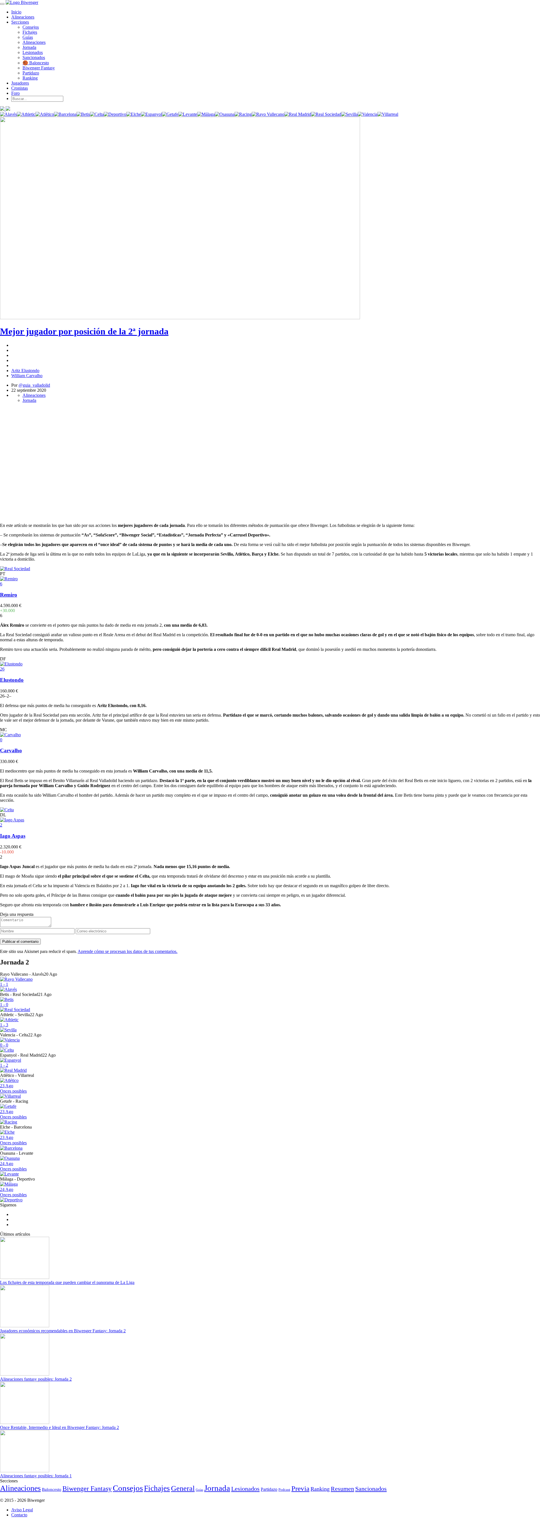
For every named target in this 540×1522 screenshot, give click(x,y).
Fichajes (29, 32)
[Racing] (243, 114)
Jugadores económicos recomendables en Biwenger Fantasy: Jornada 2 (63, 1330)
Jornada (29, 47)
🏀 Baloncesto (35, 62)
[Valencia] (367, 114)
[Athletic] (26, 114)
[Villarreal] (387, 114)
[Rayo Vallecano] (268, 114)
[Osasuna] (225, 114)
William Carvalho (26, 375)
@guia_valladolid (34, 385)
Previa (300, 1488)
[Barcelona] (65, 114)
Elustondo (12, 680)
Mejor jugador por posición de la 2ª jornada (84, 331)
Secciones (20, 22)
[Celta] (97, 114)
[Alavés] (8, 114)
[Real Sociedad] (326, 114)
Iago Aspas (12, 836)
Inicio (16, 12)
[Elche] (133, 114)
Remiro (8, 595)
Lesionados (32, 52)
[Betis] (83, 114)
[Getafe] (170, 114)
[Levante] (187, 114)
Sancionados (33, 57)
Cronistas (19, 88)
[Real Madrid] (297, 114)
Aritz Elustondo (25, 370)
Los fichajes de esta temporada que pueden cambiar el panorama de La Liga (67, 1282)
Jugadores (20, 83)
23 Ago (13, 1088)
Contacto (19, 1514)
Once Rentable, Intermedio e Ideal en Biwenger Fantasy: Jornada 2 (59, 1427)
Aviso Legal (22, 1509)
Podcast (284, 1490)
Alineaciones (22, 17)
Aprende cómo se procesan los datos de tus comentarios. (127, 951)
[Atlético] (44, 114)
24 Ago (13, 1166)
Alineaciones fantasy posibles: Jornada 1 (36, 1475)
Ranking (30, 78)
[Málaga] (206, 114)
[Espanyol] (151, 114)
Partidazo (30, 73)
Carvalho (11, 750)
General (183, 1488)
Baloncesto (51, 1489)
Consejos (30, 27)
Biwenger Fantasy (38, 67)
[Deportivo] (115, 114)
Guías (27, 37)
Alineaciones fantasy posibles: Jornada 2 (36, 1379)
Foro (15, 93)
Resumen (342, 1488)
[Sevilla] (349, 114)
